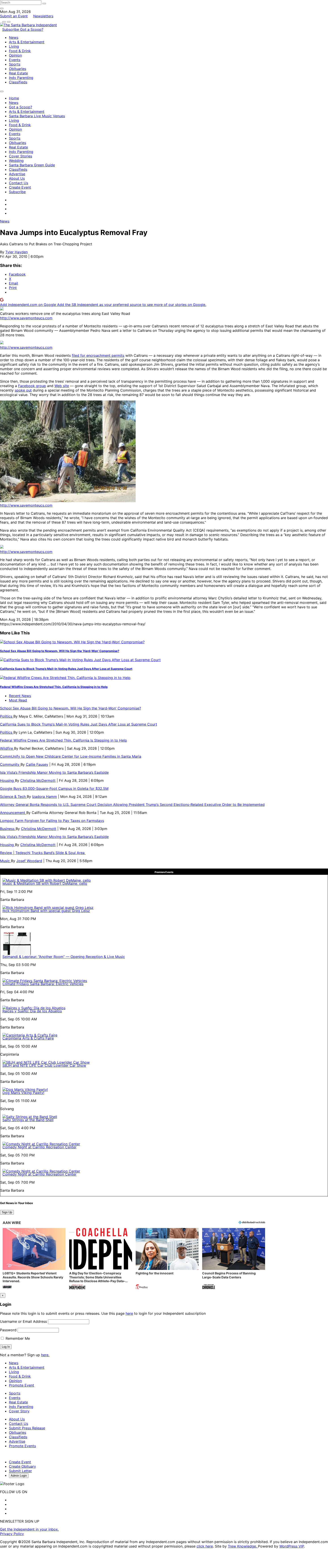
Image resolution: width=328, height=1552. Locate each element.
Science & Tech (13, 796)
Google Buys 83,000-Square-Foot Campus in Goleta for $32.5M (54, 788)
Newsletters (43, 16)
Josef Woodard (29, 861)
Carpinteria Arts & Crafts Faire (28, 1038)
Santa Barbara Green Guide (32, 165)
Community (10, 764)
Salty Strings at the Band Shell (28, 1120)
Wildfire (7, 748)
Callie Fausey (37, 764)
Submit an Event (14, 16)
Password (8, 1330)
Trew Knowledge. (243, 1546)
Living (14, 46)
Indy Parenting (21, 77)
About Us (17, 178)
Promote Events (22, 1446)
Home (14, 98)
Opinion (15, 55)
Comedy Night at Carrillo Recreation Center (39, 1147)
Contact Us (18, 183)
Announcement (13, 812)
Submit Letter (20, 1471)
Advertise (17, 174)
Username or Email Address (23, 1321)
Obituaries (17, 68)
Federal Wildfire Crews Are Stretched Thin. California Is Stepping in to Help (54, 687)
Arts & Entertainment (26, 42)
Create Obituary (22, 1466)
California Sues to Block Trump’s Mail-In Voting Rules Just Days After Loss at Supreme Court (66, 669)
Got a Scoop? (31, 29)
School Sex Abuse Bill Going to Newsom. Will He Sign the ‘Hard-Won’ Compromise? (59, 651)
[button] (34, 1259)
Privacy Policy (12, 1533)
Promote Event (21, 1385)
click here (205, 1546)
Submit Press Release (27, 1428)
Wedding (16, 160)
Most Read (18, 700)
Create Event (20, 187)
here (129, 1313)
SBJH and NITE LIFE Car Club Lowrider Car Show (44, 1065)
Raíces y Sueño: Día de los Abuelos (32, 1011)
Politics (6, 716)
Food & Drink (20, 51)
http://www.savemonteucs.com (26, 318)
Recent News (20, 695)
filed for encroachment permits (98, 355)
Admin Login (19, 1475)
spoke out (23, 390)
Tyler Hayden (16, 252)
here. (45, 1355)
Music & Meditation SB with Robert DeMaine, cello (44, 883)
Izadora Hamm (44, 796)
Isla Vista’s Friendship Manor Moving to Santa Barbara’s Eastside (54, 772)
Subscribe (11, 29)
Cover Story (19, 1411)
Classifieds (18, 82)
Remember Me (17, 1338)
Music (5, 861)
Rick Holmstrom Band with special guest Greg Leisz (46, 910)
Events (14, 60)
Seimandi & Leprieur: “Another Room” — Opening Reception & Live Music (63, 956)
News (13, 37)
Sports (14, 64)
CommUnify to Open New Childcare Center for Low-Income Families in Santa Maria (70, 756)
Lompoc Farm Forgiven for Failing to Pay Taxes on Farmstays (52, 820)
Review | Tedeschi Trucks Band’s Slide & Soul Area (43, 852)
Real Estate (18, 73)
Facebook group (32, 386)
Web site (61, 386)
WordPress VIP (291, 1546)
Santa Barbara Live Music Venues (37, 116)
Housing (7, 780)
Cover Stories (20, 156)
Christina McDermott (38, 780)
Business (8, 828)
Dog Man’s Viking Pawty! (23, 1092)
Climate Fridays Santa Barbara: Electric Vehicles (42, 984)
